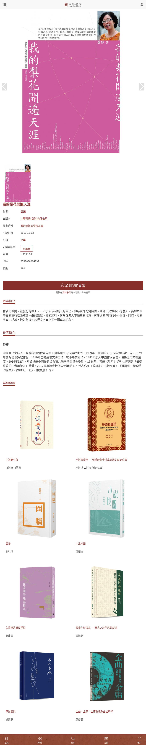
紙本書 (26, 249)
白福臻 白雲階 (13, 467)
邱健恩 (79, 719)
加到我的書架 (74, 285)
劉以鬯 (9, 551)
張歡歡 (79, 635)
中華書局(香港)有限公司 (34, 218)
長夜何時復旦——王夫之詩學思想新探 (96, 627)
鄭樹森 (79, 551)
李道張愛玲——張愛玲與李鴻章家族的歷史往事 (101, 459)
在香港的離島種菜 (15, 627)
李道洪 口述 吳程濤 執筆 (89, 467)
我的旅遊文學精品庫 (32, 225)
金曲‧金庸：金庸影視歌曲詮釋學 (94, 711)
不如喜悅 (10, 711)
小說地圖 (81, 543)
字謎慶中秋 (12, 459)
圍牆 (8, 543)
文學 (23, 240)
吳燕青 (9, 635)
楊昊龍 (9, 719)
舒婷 (23, 211)
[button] (141, 86)
